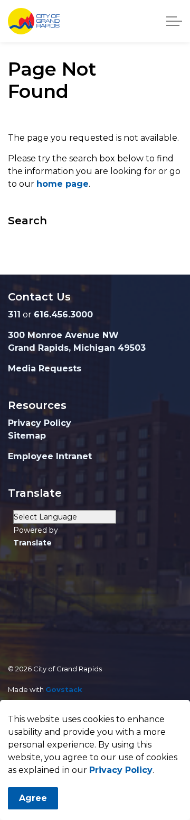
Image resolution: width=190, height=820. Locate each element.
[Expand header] (174, 21)
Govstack (63, 689)
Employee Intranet (50, 456)
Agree (33, 798)
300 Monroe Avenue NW (63, 335)
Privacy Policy (121, 770)
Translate (32, 543)
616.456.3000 (63, 314)
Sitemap (27, 436)
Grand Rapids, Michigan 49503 (77, 348)
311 (14, 314)
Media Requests (44, 368)
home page (62, 184)
